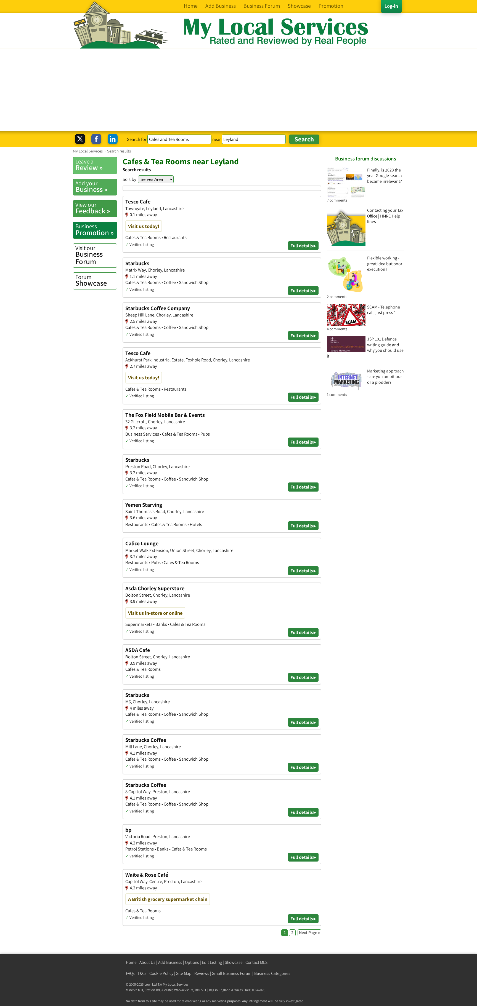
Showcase (91, 280)
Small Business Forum (231, 973)
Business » (91, 186)
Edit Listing (212, 962)
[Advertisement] (238, 89)
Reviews (201, 973)
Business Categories (272, 973)
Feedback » (92, 208)
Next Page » (309, 932)
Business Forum (89, 255)
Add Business (170, 962)
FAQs (130, 973)
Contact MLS (256, 962)
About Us (147, 962)
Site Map (184, 973)
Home (131, 962)
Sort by (129, 179)
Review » (89, 164)
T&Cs (142, 973)
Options (192, 962)
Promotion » (94, 229)
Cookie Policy (161, 973)
